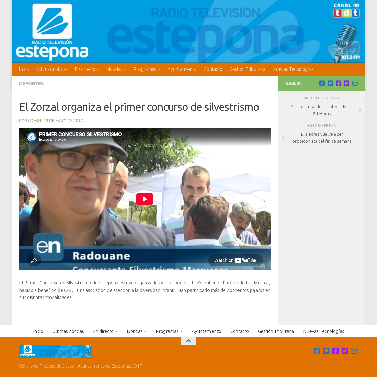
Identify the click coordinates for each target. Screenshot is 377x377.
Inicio (24, 69)
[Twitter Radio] (346, 83)
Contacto (213, 69)
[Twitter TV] (330, 83)
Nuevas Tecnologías (293, 69)
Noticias (114, 69)
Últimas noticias (52, 69)
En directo (85, 69)
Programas (145, 69)
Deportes (31, 83)
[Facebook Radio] (338, 83)
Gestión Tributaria (247, 69)
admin (34, 120)
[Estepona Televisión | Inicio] (188, 31)
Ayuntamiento (182, 69)
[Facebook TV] (322, 83)
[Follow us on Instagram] (355, 83)
